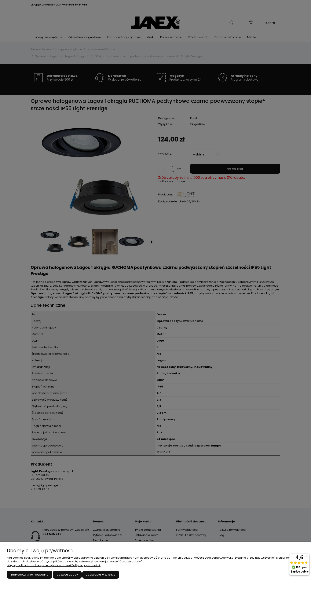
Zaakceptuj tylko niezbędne (29, 575)
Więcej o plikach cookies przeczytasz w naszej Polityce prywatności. (53, 565)
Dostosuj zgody (67, 575)
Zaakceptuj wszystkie (100, 575)
